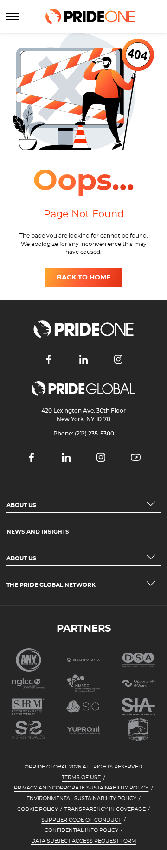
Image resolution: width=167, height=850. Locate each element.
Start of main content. (36, 36)
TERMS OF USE (81, 777)
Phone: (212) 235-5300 (83, 433)
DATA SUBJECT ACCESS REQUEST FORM (83, 841)
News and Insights (37, 532)
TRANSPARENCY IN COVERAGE (105, 809)
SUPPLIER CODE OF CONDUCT (81, 820)
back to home (83, 277)
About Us (21, 505)
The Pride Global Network (51, 585)
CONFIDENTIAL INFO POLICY (81, 830)
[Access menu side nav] (12, 16)
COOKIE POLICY (37, 809)
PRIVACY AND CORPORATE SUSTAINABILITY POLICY (81, 788)
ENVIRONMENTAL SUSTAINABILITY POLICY (81, 798)
